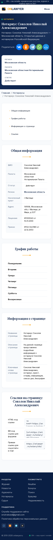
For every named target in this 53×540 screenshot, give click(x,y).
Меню (47, 9)
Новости (6, 488)
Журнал (6, 484)
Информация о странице (23, 126)
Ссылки (14, 134)
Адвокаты (7, 492)
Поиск (31, 492)
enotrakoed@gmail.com (13, 514)
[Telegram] (32, 47)
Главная (6, 93)
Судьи (5, 500)
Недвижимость (36, 500)
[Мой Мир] (46, 47)
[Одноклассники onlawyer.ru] (10, 525)
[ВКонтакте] (19, 47)
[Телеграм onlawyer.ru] (16, 525)
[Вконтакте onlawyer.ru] (4, 525)
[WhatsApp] (39, 47)
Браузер (32, 496)
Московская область (34, 192)
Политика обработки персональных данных (24, 519)
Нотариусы (18, 93)
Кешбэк (32, 484)
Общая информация (20, 111)
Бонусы (32, 488)
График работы (18, 118)
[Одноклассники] (26, 47)
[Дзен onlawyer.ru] (22, 525)
